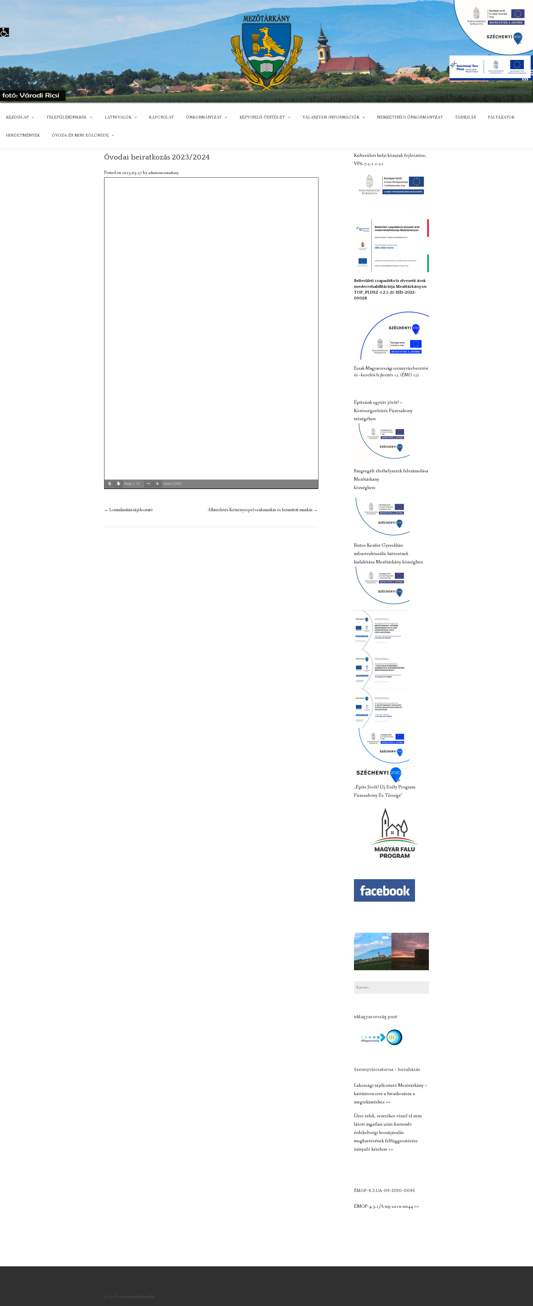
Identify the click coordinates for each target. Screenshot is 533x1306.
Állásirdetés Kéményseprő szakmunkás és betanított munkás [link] (263, 510)
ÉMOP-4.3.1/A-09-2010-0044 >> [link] (386, 1206)
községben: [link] (365, 488)
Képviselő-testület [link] (262, 117)
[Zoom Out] (148, 484)
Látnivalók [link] (118, 117)
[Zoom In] (157, 484)
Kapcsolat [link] (161, 117)
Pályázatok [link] (501, 117)
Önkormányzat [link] (204, 117)
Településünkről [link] (66, 117)
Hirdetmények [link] (23, 135)
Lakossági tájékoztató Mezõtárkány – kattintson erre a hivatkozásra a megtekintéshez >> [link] (390, 1093)
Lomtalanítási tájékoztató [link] (128, 510)
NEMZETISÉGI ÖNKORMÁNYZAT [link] (410, 117)
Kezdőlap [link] (17, 117)
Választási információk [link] (331, 117)
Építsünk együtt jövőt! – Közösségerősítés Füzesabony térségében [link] (383, 410)
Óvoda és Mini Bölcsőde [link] (80, 135)
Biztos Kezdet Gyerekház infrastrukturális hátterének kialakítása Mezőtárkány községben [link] (388, 553)
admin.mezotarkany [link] (163, 173)
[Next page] (118, 484)
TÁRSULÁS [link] (465, 117)
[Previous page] (109, 484)
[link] (4, 32)
